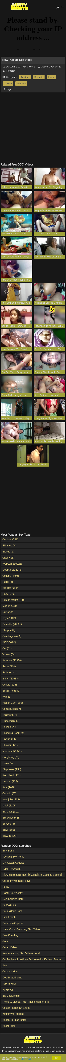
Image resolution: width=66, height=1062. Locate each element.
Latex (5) (7, 763)
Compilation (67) (11, 708)
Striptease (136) (11, 769)
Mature (8, 83)
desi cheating (10, 935)
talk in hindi (9, 983)
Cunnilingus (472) (11, 636)
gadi (5, 941)
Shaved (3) (8, 823)
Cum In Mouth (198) (13, 600)
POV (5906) (9, 642)
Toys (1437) (9, 618)
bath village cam (12, 911)
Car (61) (7, 648)
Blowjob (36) (9, 835)
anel (4, 965)
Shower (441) (10, 745)
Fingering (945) (10, 721)
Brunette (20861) (12, 624)
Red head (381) (11, 775)
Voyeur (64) (8, 654)
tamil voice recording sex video (21, 929)
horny (5, 887)
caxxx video (9, 947)
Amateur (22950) (12, 660)
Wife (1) (6, 696)
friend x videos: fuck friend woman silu (25, 1001)
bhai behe (8, 850)
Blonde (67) (8, 551)
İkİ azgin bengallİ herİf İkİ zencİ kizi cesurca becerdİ (32, 874)
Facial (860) (9, 666)
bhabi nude (9, 1026)
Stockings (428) (11, 817)
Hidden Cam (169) (12, 702)
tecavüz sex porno (13, 856)
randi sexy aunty (12, 893)
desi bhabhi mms (12, 977)
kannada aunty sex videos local (21, 953)
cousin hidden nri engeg (16, 1007)
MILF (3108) (9, 805)
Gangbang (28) (10, 757)
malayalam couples (13, 862)
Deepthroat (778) (12, 569)
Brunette (38, 77)
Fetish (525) (9, 727)
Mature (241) (9, 606)
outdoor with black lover (16, 880)
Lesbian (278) (10, 781)
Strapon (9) (8, 630)
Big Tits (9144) (10, 588)
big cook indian (11, 995)
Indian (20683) (10, 678)
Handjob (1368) (11, 799)
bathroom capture (12, 923)
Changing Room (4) (13, 733)
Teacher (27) (9, 715)
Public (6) (7, 581)
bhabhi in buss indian (14, 1020)
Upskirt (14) (9, 739)
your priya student (13, 1014)
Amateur (25, 77)
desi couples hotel (13, 899)
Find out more (25, 1059)
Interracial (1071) (12, 751)
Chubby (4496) (10, 575)
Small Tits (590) (11, 690)
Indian (51, 77)
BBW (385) (8, 829)
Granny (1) (8, 557)
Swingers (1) (9, 672)
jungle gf (7, 989)
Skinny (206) (9, 545)
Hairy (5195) (9, 594)
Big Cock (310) (10, 811)
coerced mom (10, 971)
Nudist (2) (7, 612)
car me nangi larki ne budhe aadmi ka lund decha (31, 959)
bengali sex (9, 905)
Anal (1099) (8, 787)
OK (56, 1058)
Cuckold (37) (9, 793)
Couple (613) (9, 684)
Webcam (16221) (12, 563)
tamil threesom (11, 868)
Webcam (21, 83)
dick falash (9, 917)
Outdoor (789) (10, 539)
